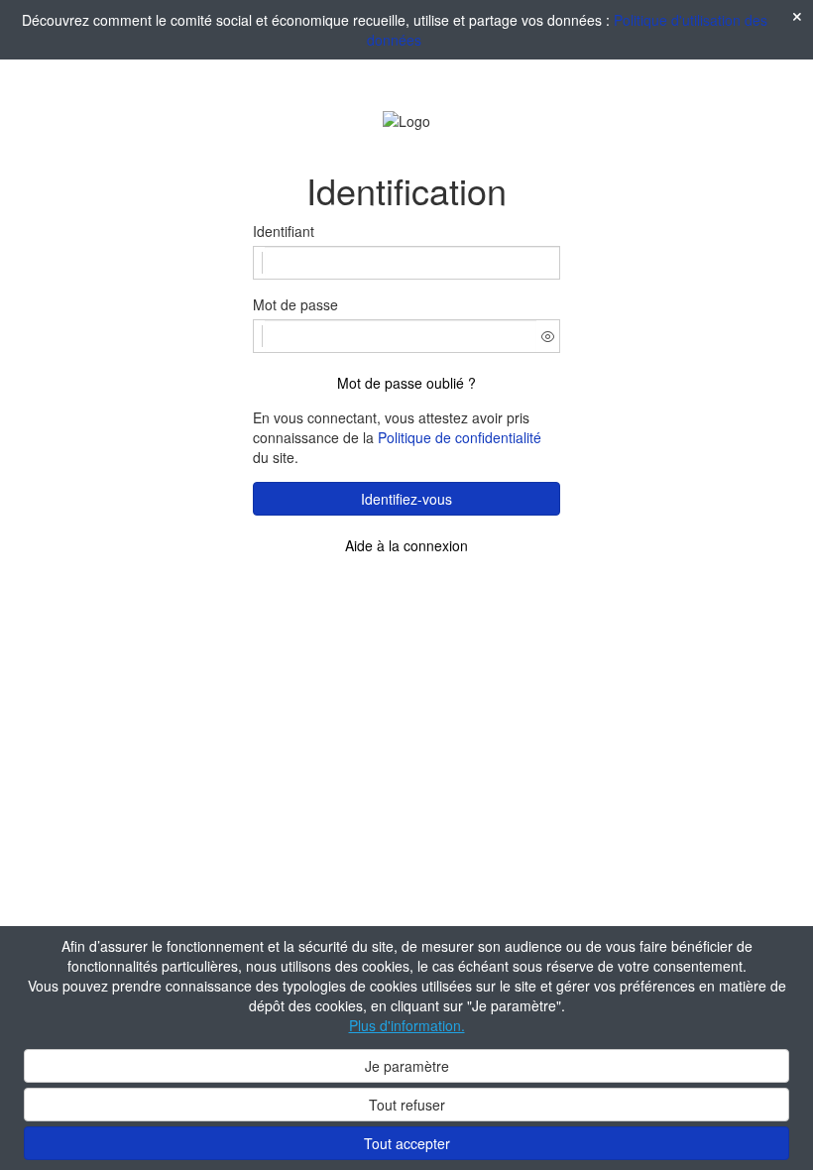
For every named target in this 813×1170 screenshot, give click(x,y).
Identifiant (283, 231)
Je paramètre (407, 1066)
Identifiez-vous (406, 499)
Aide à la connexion (406, 545)
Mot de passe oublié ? (406, 383)
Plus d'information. (407, 1025)
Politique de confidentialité (459, 437)
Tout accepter (407, 1143)
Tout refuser (407, 1104)
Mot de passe (295, 304)
